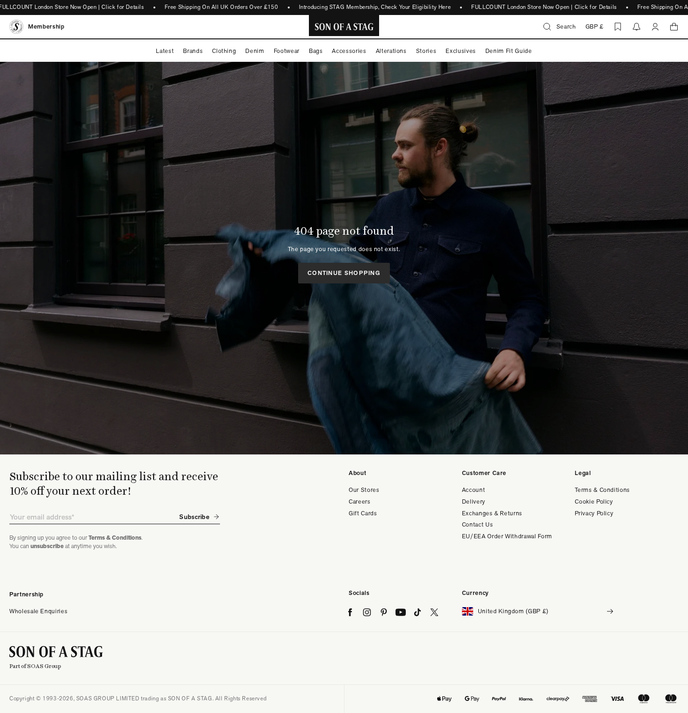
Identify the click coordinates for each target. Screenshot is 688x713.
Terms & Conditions (602, 490)
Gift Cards (363, 513)
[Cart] (674, 26)
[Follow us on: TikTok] (417, 612)
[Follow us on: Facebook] (350, 612)
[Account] (655, 26)
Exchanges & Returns (492, 513)
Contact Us (477, 524)
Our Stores (364, 490)
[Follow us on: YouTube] (400, 612)
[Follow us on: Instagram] (367, 612)
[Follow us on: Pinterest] (384, 612)
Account (473, 490)
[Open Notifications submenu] (636, 26)
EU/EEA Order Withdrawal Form (507, 536)
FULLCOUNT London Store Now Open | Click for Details (544, 7)
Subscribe (194, 516)
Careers (360, 501)
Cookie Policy (594, 501)
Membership (46, 26)
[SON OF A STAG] (344, 26)
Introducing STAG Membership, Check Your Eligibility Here (375, 7)
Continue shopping (344, 273)
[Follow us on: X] (434, 612)
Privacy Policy (594, 513)
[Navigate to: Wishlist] (617, 26)
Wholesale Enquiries (38, 611)
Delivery (473, 501)
